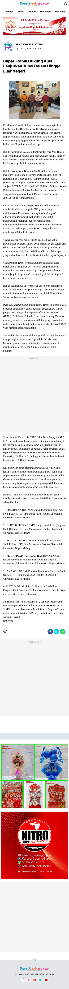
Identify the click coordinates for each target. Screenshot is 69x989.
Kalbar (32, 11)
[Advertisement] (34, 394)
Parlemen (45, 11)
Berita (21, 11)
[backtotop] (34, 961)
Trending (8, 11)
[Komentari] (5, 631)
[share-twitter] (56, 631)
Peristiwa (60, 11)
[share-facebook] (50, 631)
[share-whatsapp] (62, 631)
